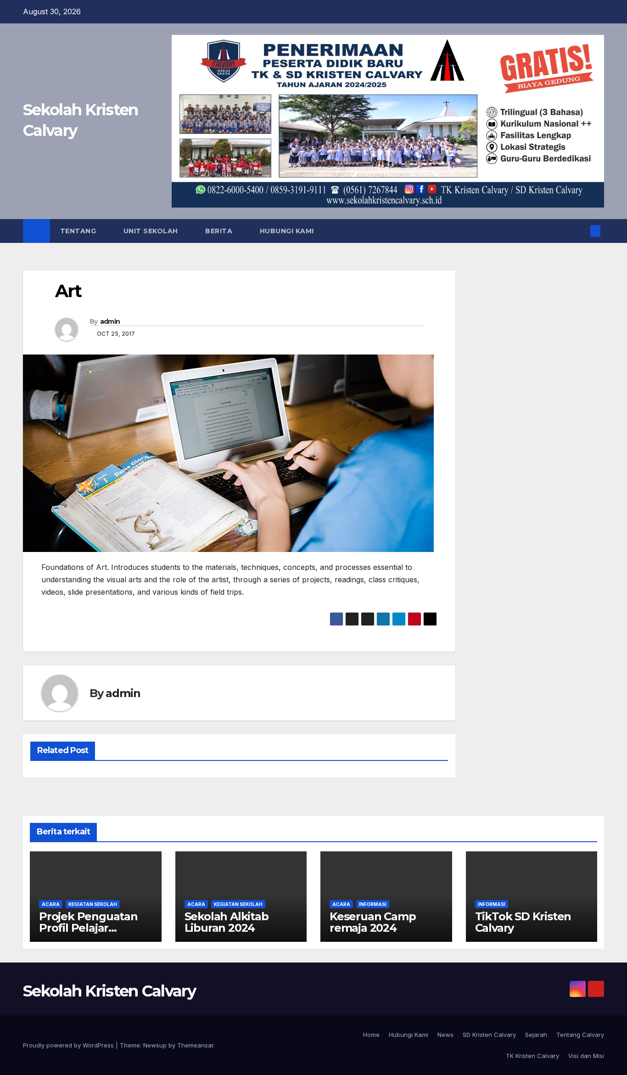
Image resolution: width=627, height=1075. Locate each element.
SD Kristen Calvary (489, 1034)
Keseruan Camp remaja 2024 (372, 922)
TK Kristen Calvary (532, 1055)
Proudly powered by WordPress (69, 1045)
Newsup (155, 1045)
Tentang (79, 231)
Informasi (372, 904)
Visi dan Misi (586, 1055)
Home (371, 1034)
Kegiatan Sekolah (92, 904)
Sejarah (536, 1034)
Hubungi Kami (287, 231)
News (445, 1034)
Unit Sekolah (151, 231)
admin (110, 321)
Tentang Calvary (580, 1034)
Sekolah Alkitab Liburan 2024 (227, 922)
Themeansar (195, 1045)
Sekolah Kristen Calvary (109, 991)
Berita (220, 231)
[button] (580, 231)
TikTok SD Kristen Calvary (523, 922)
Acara (51, 904)
